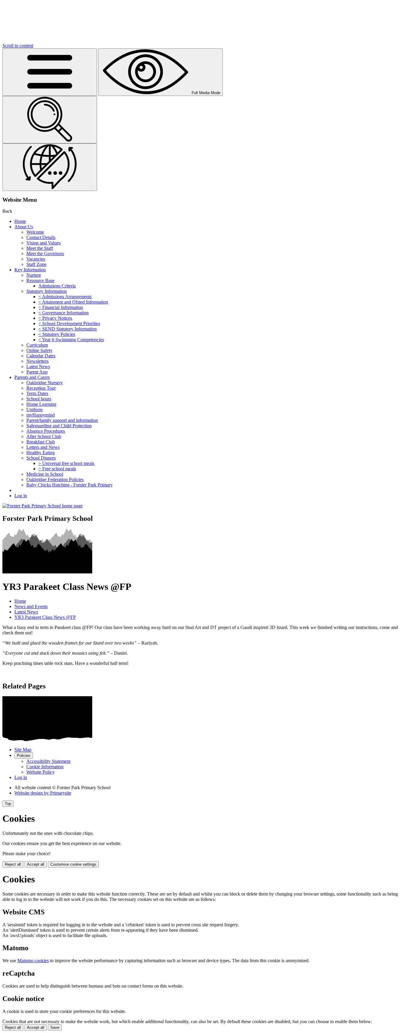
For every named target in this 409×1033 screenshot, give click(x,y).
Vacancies (35, 258)
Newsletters (37, 361)
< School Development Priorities (69, 323)
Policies (24, 755)
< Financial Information (60, 307)
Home (20, 221)
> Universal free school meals (66, 463)
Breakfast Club (40, 441)
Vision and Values (43, 242)
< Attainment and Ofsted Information (73, 301)
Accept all (35, 864)
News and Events (31, 606)
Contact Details (40, 237)
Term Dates (37, 393)
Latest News (38, 366)
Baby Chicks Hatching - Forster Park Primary (69, 484)
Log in (20, 495)
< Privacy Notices (55, 318)
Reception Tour (41, 388)
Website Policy (40, 772)
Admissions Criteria (57, 285)
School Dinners (41, 457)
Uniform (34, 409)
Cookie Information (44, 766)
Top (8, 803)
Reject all (13, 864)
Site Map (22, 749)
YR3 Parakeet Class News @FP (45, 617)
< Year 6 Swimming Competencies (71, 339)
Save (54, 1027)
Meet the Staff (39, 248)
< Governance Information (63, 312)
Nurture (33, 275)
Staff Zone (36, 264)
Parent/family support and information (62, 420)
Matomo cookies (33, 960)
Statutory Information (46, 291)
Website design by (42, 792)
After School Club (43, 436)
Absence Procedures (45, 431)
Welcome (35, 232)
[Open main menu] (49, 72)
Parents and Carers (32, 377)
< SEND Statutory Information (67, 328)
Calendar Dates (40, 355)
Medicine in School (44, 474)
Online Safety (39, 350)
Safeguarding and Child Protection (59, 425)
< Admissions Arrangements (65, 296)
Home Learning (41, 404)
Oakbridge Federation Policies (55, 479)
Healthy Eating (40, 452)
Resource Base (40, 280)
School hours (38, 398)
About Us (23, 226)
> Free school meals (57, 468)
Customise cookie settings (73, 864)
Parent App (37, 371)
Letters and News (43, 447)
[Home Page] (42, 505)
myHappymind (40, 414)
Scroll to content (17, 45)
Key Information (30, 269)
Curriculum (37, 345)
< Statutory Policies (56, 334)
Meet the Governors (45, 253)
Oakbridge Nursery (44, 382)
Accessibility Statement (48, 761)
